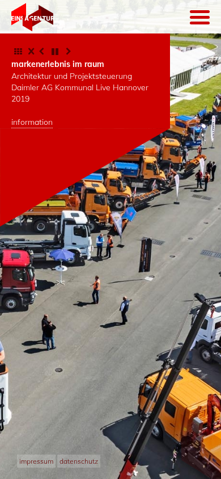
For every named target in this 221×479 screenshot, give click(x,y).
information (32, 122)
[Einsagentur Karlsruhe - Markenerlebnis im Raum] (32, 18)
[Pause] (55, 52)
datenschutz (79, 461)
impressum (36, 461)
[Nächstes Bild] (69, 52)
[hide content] (31, 51)
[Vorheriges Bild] (41, 52)
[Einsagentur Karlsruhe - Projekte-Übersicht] (18, 52)
